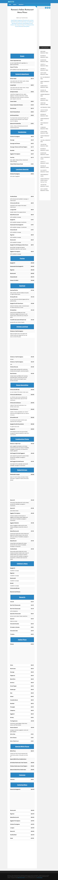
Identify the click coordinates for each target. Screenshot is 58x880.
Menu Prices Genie (21, 877)
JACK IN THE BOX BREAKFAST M (44, 111)
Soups (12, 20)
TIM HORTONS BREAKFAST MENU (44, 145)
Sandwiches (26, 20)
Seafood (20, 21)
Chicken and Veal (26, 21)
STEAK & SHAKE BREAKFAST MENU (44, 132)
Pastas (16, 21)
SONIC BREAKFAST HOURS (44, 175)
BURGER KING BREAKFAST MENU (44, 60)
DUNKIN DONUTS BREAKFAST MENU (44, 86)
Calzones (20, 26)
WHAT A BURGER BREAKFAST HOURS (44, 189)
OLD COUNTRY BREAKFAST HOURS (44, 171)
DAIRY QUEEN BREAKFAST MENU (44, 73)
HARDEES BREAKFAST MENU (45, 95)
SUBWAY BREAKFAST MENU (44, 136)
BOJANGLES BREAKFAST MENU (44, 56)
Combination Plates (21, 23)
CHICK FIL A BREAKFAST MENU (44, 65)
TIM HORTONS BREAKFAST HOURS (44, 185)
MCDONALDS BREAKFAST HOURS (44, 166)
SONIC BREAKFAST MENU (44, 123)
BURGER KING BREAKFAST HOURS (44, 154)
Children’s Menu (13, 24)
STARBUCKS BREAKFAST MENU (44, 128)
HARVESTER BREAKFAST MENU (44, 99)
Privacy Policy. (39, 877)
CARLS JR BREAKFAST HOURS (45, 158)
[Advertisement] (22, 40)
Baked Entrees (29, 23)
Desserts (20, 24)
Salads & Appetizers (18, 20)
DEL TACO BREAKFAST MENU (45, 78)
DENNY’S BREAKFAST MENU (44, 82)
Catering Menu (26, 26)
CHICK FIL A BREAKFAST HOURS (44, 162)
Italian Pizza (25, 24)
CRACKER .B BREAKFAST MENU (44, 69)
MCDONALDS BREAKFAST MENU (44, 115)
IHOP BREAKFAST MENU (45, 107)
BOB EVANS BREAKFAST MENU (44, 52)
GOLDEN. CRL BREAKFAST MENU (44, 91)
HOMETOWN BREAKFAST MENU (44, 104)
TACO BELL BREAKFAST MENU (45, 141)
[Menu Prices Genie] (10, 1)
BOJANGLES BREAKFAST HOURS (44, 149)
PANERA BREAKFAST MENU (44, 119)
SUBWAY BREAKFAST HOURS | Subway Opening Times (44, 180)
